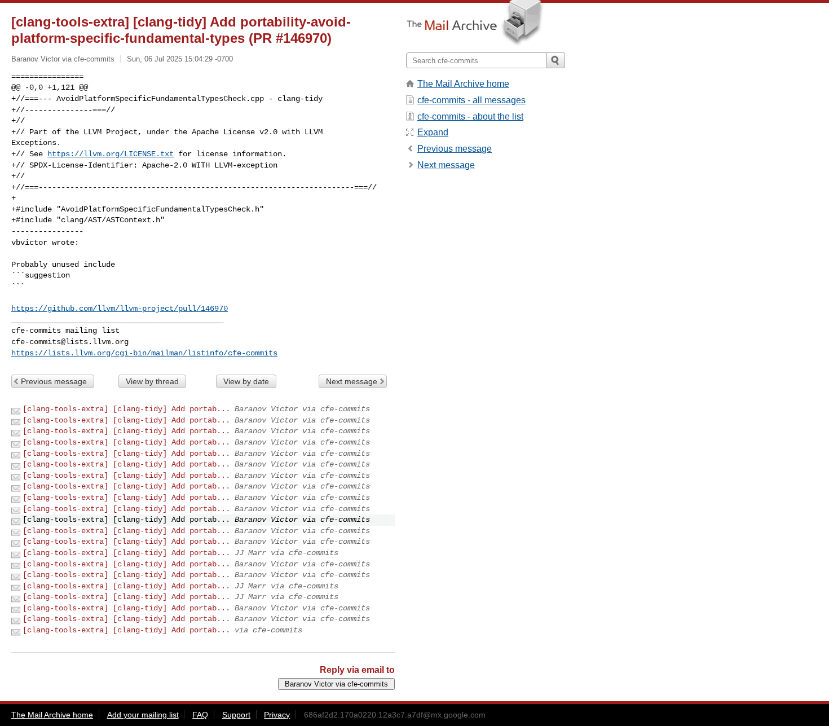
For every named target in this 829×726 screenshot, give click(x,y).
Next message (351, 381)
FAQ (200, 714)
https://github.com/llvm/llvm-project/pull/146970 (119, 308)
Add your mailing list (143, 714)
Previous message (54, 381)
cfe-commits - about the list (470, 116)
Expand (432, 132)
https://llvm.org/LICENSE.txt (110, 154)
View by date (246, 381)
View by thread (152, 381)
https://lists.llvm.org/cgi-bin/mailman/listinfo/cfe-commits (144, 353)
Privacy (277, 714)
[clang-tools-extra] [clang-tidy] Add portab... (126, 408)
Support (236, 714)
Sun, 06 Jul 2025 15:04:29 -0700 (180, 59)
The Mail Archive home (463, 84)
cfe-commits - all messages (471, 100)
